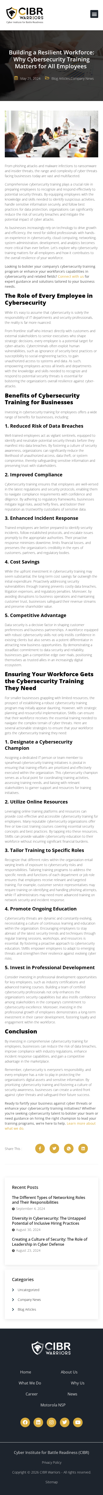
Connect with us (71, 276)
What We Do (30, 1383)
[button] (94, 14)
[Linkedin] (38, 1422)
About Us (69, 1372)
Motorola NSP (53, 1405)
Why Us (78, 1383)
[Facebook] (25, 1422)
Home (25, 1372)
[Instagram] (51, 1422)
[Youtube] (78, 1422)
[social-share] (40, 1148)
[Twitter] (64, 1422)
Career (32, 1394)
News (72, 1394)
